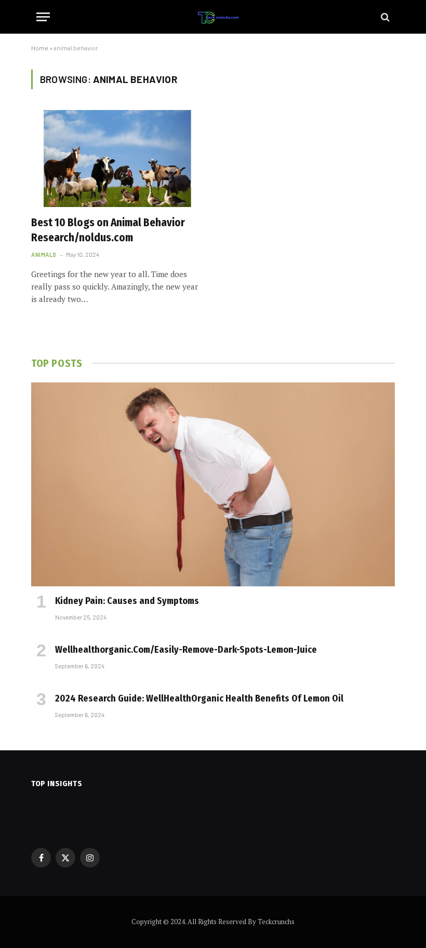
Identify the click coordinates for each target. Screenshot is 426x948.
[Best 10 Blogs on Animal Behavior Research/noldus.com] (117, 158)
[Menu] (43, 17)
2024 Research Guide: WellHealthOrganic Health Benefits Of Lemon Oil (199, 698)
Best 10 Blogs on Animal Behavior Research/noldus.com (108, 230)
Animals (44, 254)
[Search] (384, 17)
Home (39, 47)
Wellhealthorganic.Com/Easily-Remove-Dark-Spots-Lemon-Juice (186, 649)
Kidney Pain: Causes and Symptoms (127, 601)
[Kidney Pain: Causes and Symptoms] (213, 484)
